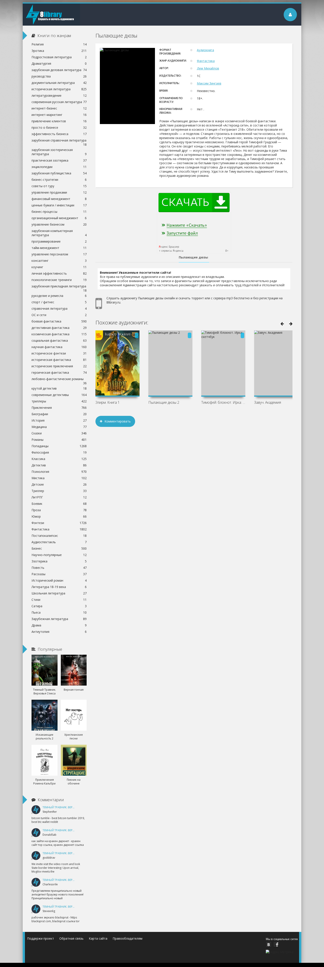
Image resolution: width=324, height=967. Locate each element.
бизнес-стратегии (59, 179)
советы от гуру (59, 186)
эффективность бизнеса (59, 134)
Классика (59, 459)
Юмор (59, 516)
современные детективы (59, 395)
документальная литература (59, 83)
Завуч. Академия (267, 402)
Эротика (59, 51)
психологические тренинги (59, 280)
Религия (59, 44)
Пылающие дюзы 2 (163, 402)
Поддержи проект (40, 938)
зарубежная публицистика (59, 173)
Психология (59, 471)
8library (51, 15)
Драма (59, 625)
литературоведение (59, 95)
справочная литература (59, 308)
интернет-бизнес (59, 108)
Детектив (59, 465)
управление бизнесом (59, 224)
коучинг (59, 267)
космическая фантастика (59, 334)
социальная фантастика (59, 340)
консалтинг (59, 260)
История (59, 420)
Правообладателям (127, 938)
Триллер (59, 491)
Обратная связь (71, 938)
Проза (59, 510)
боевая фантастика (59, 321)
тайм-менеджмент (59, 248)
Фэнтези (59, 523)
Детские (59, 484)
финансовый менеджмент (59, 199)
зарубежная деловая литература (59, 70)
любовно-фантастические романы (59, 379)
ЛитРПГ (59, 497)
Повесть (59, 567)
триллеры (59, 401)
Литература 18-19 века (59, 587)
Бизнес (59, 548)
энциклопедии (59, 167)
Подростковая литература (59, 57)
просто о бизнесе (59, 127)
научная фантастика (59, 347)
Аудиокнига (205, 50)
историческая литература (59, 89)
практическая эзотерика (59, 160)
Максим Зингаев (209, 83)
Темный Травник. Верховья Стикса (68, 807)
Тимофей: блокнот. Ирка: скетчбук (223, 402)
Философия (59, 452)
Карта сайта (98, 938)
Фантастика (206, 61)
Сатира (59, 606)
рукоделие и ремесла (59, 296)
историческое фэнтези (59, 353)
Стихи (59, 600)
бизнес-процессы (59, 211)
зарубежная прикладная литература (59, 286)
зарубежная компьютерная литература (59, 233)
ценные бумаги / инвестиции (59, 205)
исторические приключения (59, 366)
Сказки (59, 433)
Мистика (59, 478)
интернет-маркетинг (59, 115)
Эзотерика (59, 561)
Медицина (59, 427)
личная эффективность (59, 273)
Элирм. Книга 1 (107, 402)
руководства (59, 76)
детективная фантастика (59, 328)
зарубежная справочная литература (59, 140)
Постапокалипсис (59, 535)
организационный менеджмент (59, 218)
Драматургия (59, 63)
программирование (59, 241)
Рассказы (59, 574)
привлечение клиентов (59, 121)
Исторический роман (59, 580)
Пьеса (59, 612)
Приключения (59, 407)
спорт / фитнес (59, 302)
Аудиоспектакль (59, 542)
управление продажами (59, 192)
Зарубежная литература (59, 619)
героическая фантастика (59, 372)
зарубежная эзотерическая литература (59, 152)
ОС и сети (59, 315)
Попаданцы (59, 446)
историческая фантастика (59, 360)
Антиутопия (59, 632)
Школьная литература (59, 593)
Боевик (59, 503)
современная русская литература (59, 102)
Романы (59, 439)
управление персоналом (59, 254)
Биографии (59, 414)
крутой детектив (59, 388)
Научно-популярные (59, 555)
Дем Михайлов (208, 68)
